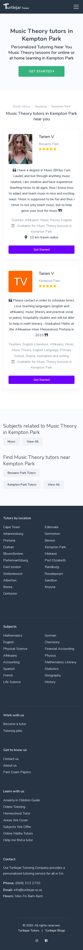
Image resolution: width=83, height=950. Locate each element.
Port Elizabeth (55, 560)
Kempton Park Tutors (22, 485)
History (50, 682)
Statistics (52, 668)
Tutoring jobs (12, 730)
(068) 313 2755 (27, 883)
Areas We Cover (15, 820)
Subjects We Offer (17, 827)
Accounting (11, 662)
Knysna (50, 587)
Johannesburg (13, 533)
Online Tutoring (14, 806)
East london (12, 567)
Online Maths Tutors (18, 833)
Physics (50, 655)
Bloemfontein (13, 553)
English (8, 642)
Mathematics (12, 635)
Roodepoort (54, 573)
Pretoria (9, 540)
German (50, 635)
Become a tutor (14, 724)
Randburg (52, 567)
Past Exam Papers (17, 772)
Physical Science (15, 648)
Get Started (42, 250)
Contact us (11, 759)
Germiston (52, 533)
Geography (53, 675)
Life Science (12, 682)
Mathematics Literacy (60, 662)
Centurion (10, 593)
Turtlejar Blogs (55, 930)
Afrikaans (10, 655)
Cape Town (11, 527)
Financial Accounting (59, 648)
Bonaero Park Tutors (22, 473)
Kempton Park (61, 106)
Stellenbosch (13, 573)
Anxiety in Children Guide (21, 800)
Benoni (50, 540)
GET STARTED (41, 71)
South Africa (21, 106)
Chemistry (52, 642)
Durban (8, 547)
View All (33, 442)
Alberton (9, 580)
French (8, 675)
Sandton (51, 580)
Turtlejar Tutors (28, 930)
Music (11, 442)
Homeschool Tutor (16, 813)
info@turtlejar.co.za (28, 890)
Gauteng (41, 106)
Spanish (9, 668)
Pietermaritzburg (15, 560)
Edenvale (52, 527)
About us (10, 765)
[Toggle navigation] (75, 7)
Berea (7, 587)
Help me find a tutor (18, 840)
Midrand (51, 553)
